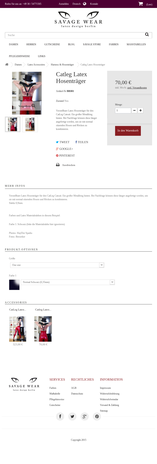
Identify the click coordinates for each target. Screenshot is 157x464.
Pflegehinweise (19, 56)
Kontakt (94, 3)
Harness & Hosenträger (62, 64)
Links (41, 56)
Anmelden (64, 3)
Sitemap (104, 410)
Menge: (118, 104)
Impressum (105, 388)
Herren (31, 44)
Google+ (66, 148)
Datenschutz (77, 393)
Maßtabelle (54, 393)
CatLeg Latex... (17, 309)
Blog (71, 44)
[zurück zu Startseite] (7, 64)
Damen (13, 44)
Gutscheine (52, 44)
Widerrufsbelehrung (109, 393)
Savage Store (92, 44)
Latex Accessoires (36, 64)
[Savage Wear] (78, 19)
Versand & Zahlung (109, 405)
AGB (73, 388)
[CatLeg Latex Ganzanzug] (17, 328)
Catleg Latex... (43, 309)
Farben (114, 44)
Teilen (82, 142)
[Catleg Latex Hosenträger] (12, 124)
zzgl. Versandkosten (137, 87)
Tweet (64, 142)
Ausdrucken (68, 165)
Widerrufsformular (109, 399)
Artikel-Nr (61, 91)
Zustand (60, 100)
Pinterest (66, 155)
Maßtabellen (136, 44)
